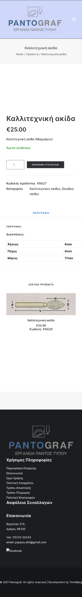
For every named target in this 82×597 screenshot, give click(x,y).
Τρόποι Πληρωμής (18, 492)
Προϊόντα (32, 54)
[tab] (41, 214)
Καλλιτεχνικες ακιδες (45, 189)
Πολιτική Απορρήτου (19, 483)
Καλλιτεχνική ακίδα (41, 320)
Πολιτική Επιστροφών (20, 497)
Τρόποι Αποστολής (18, 488)
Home (19, 54)
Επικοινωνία (14, 473)
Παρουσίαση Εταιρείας (21, 468)
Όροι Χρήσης (14, 478)
